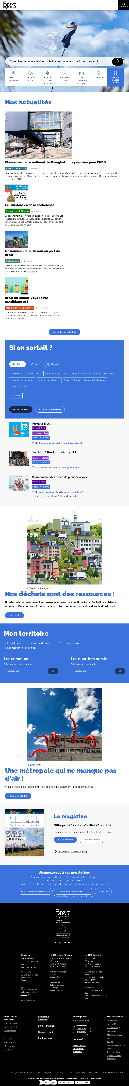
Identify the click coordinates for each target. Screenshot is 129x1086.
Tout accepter (49, 1082)
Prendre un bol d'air (18, 796)
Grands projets (10, 1031)
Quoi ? (20, 364)
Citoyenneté (16, 373)
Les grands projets (71, 643)
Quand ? (55, 364)
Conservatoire (112, 1028)
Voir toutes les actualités (64, 332)
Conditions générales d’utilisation (19, 1072)
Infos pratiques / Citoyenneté (19, 308)
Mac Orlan (111, 1031)
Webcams (8, 1039)
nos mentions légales (97, 884)
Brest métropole (10, 1023)
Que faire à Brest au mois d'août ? (54, 452)
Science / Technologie (16, 168)
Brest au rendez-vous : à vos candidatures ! (26, 299)
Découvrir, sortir (46, 1032)
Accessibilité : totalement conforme (79, 1048)
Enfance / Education (104, 373)
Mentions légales (44, 1072)
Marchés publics (10, 1042)
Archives (110, 1024)
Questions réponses (81, 1030)
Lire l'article (14, 615)
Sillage (110, 1042)
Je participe (112, 1020)
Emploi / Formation (81, 373)
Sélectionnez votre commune (18, 664)
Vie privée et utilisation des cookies (84, 1072)
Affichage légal (10, 1046)
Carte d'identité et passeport (81, 80)
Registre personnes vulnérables (47, 80)
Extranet (77, 1039)
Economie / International (56, 373)
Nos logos (60, 1072)
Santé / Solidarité (72, 380)
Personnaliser (83, 1082)
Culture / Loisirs (33, 373)
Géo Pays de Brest (114, 1052)
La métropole (14, 643)
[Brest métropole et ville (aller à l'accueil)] (63, 917)
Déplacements (12, 261)
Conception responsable (113, 1072)
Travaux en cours (64, 79)
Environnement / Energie (17, 211)
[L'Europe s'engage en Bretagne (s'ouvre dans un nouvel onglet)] (63, 937)
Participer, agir (45, 1038)
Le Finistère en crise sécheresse (29, 205)
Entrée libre (16, 396)
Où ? (37, 364)
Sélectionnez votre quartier (84, 664)
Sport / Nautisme (19, 386)
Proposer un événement (50, 409)
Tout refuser (67, 1082)
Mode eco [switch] (124, 6)
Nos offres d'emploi (81, 1020)
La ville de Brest (41, 643)
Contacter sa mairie (30, 79)
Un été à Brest (41, 423)
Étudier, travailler (46, 1026)
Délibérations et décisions (21, 647)
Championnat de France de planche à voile (60, 477)
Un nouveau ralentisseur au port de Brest (32, 253)
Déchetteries (98, 77)
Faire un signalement (13, 79)
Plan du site (8, 1050)
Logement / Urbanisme (49, 380)
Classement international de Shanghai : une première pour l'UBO (55, 162)
